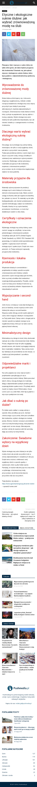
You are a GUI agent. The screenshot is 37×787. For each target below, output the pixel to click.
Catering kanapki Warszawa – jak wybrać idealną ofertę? (10, 514)
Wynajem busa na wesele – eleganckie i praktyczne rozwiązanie (23, 604)
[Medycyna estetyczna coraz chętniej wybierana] (7, 739)
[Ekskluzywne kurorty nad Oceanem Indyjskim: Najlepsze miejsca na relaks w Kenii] (7, 560)
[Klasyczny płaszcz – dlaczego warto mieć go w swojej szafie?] (7, 729)
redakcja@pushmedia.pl (23, 703)
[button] (34, 3)
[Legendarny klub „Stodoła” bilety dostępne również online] (7, 615)
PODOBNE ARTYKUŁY (10, 528)
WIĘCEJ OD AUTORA (26, 528)
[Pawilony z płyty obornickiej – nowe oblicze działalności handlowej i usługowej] (7, 719)
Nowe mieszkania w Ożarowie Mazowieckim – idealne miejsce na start (8, 670)
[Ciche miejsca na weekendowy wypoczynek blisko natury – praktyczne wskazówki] (7, 535)
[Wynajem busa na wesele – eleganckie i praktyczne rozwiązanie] (7, 604)
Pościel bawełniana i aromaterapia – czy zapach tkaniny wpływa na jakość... (23, 594)
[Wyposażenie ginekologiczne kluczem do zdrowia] (7, 584)
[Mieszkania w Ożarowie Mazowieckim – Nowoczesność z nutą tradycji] (27, 633)
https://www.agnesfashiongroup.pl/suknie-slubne (18, 484)
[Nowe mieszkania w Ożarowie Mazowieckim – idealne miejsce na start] (10, 658)
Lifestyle (14, 8)
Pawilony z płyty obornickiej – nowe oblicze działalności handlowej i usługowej (24, 719)
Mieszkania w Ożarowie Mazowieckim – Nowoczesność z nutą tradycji (26, 645)
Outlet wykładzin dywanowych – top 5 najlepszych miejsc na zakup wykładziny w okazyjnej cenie (27, 516)
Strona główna (6, 8)
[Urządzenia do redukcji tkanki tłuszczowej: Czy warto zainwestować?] (10, 633)
